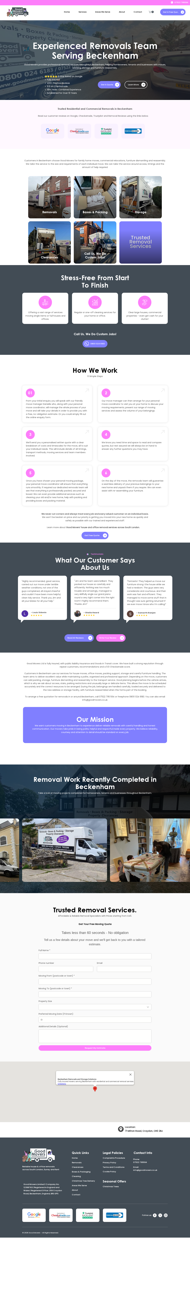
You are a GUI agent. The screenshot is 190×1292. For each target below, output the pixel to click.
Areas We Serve (79, 1185)
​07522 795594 (140, 1162)
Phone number (46, 963)
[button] (82, 12)
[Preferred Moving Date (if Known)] (42, 1020)
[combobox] (95, 1007)
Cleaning (76, 1176)
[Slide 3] (97, 628)
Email (99, 963)
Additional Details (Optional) (53, 1026)
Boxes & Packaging (81, 1171)
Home (75, 1158)
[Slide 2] (95, 628)
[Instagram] (166, 1215)
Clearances (77, 1167)
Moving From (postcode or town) (57, 975)
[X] (160, 1215)
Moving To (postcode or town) (55, 988)
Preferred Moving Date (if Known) (56, 1013)
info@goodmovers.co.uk (94, 699)
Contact (76, 1194)
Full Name (44, 950)
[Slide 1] (93, 628)
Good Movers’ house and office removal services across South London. (103, 527)
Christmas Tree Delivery (83, 1180)
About (75, 1190)
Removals (76, 1162)
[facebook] (155, 1215)
